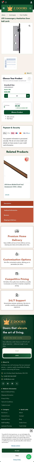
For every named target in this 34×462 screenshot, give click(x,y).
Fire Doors (4, 413)
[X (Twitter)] (17, 383)
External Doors (5, 419)
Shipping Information (7, 395)
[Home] (17, 8)
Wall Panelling (5, 423)
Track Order (22, 426)
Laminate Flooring (6, 426)
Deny (17, 456)
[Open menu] (4, 8)
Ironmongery (12, 15)
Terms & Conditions (7, 402)
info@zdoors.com (9, 379)
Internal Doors (5, 416)
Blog (20, 419)
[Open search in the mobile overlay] (30, 8)
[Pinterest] (8, 383)
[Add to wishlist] (29, 78)
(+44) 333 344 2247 (10, 376)
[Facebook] (12, 383)
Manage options (15, 446)
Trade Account (5, 405)
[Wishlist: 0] (6, 2)
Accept (17, 451)
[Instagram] (3, 383)
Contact (21, 416)
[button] (31, 431)
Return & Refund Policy (8, 392)
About (21, 413)
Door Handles (23, 15)
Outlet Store (22, 423)
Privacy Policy (17, 459)
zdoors (3, 15)
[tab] (17, 203)
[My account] (31, 2)
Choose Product (17, 112)
